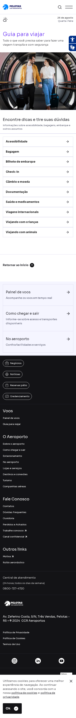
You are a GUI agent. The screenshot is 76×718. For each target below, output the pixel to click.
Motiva (7, 556)
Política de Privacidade (16, 632)
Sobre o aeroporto (14, 443)
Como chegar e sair (14, 449)
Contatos (8, 506)
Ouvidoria (8, 518)
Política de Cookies (14, 638)
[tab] (38, 142)
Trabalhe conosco (13, 530)
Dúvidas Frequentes (14, 512)
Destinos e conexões (15, 474)
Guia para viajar (12, 424)
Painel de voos (11, 418)
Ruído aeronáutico (13, 562)
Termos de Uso (11, 644)
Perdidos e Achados (15, 524)
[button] (60, 7)
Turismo (7, 480)
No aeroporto (11, 462)
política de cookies (24, 692)
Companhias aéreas (14, 486)
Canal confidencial (13, 536)
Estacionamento (12, 455)
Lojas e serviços (12, 468)
